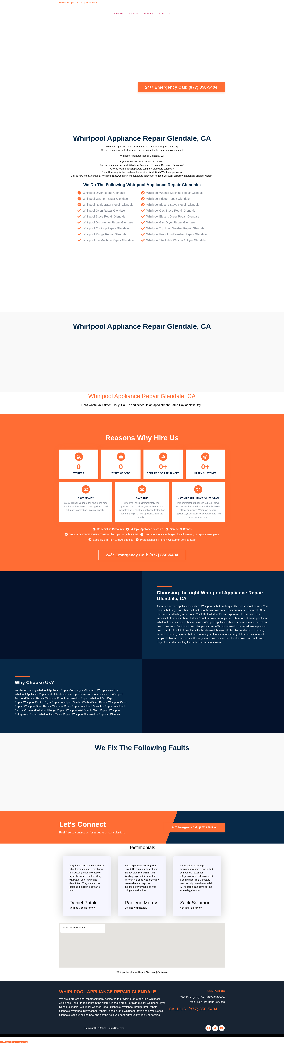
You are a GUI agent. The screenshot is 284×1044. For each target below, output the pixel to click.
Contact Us (165, 13)
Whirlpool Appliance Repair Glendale (78, 2)
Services (133, 13)
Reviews (148, 13)
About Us (118, 13)
